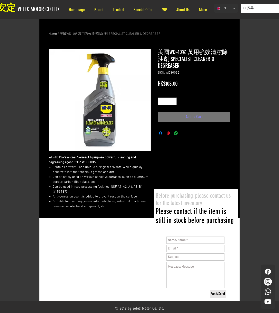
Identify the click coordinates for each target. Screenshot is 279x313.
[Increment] (173, 101)
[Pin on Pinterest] (168, 133)
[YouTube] (268, 302)
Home (53, 34)
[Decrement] (161, 101)
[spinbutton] (167, 101)
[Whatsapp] (268, 292)
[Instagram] (268, 282)
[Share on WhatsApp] (176, 133)
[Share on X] (183, 133)
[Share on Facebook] (160, 133)
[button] (184, 9)
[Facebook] (268, 272)
